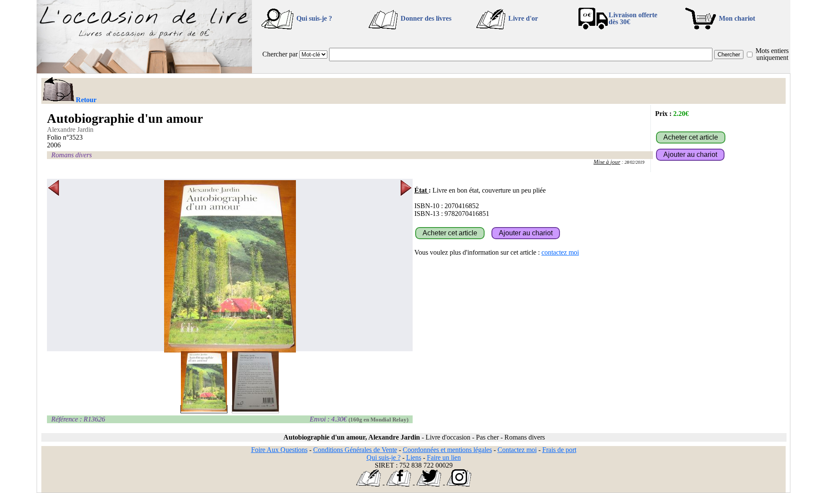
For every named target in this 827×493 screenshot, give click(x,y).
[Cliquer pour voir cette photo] (203, 409)
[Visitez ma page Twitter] (429, 484)
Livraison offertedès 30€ (633, 18)
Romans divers (71, 155)
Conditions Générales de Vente (355, 449)
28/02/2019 (634, 162)
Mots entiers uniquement (772, 54)
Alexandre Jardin (70, 129)
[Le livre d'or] (368, 484)
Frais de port (559, 449)
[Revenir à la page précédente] (58, 90)
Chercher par (280, 54)
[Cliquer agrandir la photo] (230, 266)
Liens (413, 457)
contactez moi (560, 252)
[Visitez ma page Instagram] (459, 484)
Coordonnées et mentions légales (447, 449)
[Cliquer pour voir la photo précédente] (53, 266)
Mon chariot (737, 18)
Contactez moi (517, 449)
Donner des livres (426, 18)
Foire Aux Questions (279, 449)
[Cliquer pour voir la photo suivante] (406, 266)
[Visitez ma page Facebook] (398, 484)
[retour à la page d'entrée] (144, 71)
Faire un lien (444, 457)
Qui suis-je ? (314, 18)
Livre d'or (523, 18)
